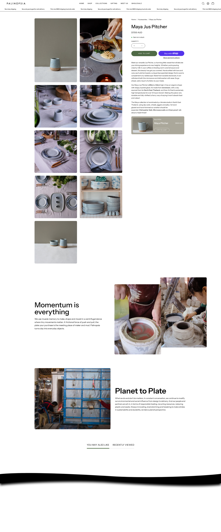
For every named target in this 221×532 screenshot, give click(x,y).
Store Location (41, 501)
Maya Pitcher (161, 123)
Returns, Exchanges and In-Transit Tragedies (53, 509)
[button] (90, 3)
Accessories (142, 19)
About (37, 498)
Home (133, 19)
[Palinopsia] (16, 3)
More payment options (171, 58)
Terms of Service (42, 505)
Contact (38, 494)
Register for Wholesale (44, 513)
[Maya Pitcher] (143, 125)
